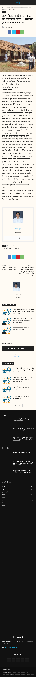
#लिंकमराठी (17, 248)
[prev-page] (3, 337)
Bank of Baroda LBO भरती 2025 (22, 452)
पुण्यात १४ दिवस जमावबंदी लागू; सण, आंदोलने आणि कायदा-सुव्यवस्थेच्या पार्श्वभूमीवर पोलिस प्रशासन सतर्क (23, 439)
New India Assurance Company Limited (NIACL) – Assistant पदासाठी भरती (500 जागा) (23, 463)
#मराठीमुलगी (11, 248)
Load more (17, 405)
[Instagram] (19, 238)
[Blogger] (9, 660)
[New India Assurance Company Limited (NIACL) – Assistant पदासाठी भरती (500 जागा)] (7, 463)
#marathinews (23, 245)
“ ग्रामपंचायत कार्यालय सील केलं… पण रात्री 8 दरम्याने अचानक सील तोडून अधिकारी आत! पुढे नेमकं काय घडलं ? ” (23, 311)
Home (3, 8)
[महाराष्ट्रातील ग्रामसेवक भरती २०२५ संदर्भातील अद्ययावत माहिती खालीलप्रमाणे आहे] (7, 473)
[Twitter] (14, 32)
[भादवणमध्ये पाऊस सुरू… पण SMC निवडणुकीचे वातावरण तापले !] (7, 330)
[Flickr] (18, 660)
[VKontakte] (27, 660)
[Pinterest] (18, 32)
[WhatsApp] (22, 32)
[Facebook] (9, 32)
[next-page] (6, 337)
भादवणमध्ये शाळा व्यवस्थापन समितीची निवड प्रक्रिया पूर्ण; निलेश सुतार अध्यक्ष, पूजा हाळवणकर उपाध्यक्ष (23, 320)
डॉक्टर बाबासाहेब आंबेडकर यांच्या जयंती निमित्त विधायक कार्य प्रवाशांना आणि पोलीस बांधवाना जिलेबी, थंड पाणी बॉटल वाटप (26, 271)
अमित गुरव (8, 27)
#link (8, 245)
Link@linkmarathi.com (11, 647)
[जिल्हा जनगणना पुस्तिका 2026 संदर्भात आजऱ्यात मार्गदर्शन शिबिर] (7, 399)
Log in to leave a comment (18, 348)
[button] (3, 2)
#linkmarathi (14, 245)
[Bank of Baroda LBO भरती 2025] (7, 454)
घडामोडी (8, 8)
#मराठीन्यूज (5, 248)
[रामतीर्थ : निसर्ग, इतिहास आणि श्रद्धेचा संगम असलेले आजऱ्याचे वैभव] (7, 421)
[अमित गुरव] (3, 27)
